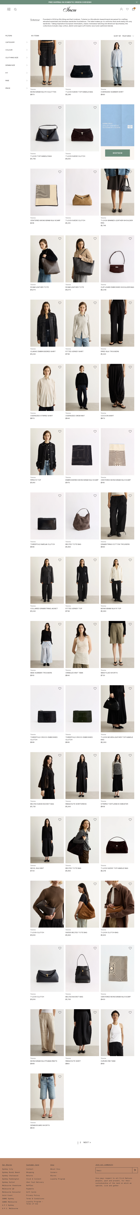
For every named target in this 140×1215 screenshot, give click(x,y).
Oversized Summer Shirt (112, 92)
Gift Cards (31, 1192)
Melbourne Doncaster (11, 1192)
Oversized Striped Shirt (41, 416)
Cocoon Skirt (107, 416)
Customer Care (32, 1165)
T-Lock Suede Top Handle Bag (79, 92)
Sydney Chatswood (10, 1176)
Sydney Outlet (8, 1182)
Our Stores (7, 1165)
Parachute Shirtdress (76, 804)
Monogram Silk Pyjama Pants (43, 1061)
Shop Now (117, 153)
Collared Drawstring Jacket (44, 608)
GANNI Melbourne (9, 1202)
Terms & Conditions (35, 1198)
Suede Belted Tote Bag (76, 932)
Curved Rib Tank (108, 1061)
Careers (53, 1172)
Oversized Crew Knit (75, 416)
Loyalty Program (57, 1179)
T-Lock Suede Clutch (75, 156)
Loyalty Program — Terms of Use (34, 1203)
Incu (52, 1165)
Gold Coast (7, 1195)
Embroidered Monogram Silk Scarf (81, 480)
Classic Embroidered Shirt (43, 351)
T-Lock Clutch (37, 932)
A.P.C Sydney (8, 1205)
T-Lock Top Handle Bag (41, 156)
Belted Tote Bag (73, 544)
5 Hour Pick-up (81, 2)
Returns (29, 1176)
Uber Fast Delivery (35, 1182)
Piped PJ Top (35, 480)
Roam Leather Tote (39, 287)
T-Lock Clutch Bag (109, 932)
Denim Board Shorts (40, 1125)
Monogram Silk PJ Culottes (43, 92)
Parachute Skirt (73, 1061)
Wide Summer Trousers (41, 673)
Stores (53, 1176)
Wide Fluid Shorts (109, 673)
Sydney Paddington (10, 1179)
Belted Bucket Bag (74, 997)
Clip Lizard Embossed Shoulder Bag (117, 287)
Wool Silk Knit (37, 868)
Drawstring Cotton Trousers (115, 544)
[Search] (15, 9)
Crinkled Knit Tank (74, 673)
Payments (30, 1189)
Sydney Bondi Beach (11, 1172)
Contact (29, 1169)
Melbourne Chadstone (11, 1185)
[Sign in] (127, 9)
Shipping (30, 1172)
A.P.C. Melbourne (10, 1208)
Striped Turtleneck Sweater (114, 804)
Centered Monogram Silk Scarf (45, 220)
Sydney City (7, 1169)
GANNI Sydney (8, 1198)
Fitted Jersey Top (73, 608)
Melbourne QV (8, 1189)
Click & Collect (33, 1179)
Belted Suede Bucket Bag (42, 804)
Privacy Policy (33, 1195)
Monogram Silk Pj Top (111, 608)
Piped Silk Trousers (110, 351)
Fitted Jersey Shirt (74, 351)
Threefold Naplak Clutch (42, 544)
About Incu (55, 1169)
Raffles (29, 1185)
